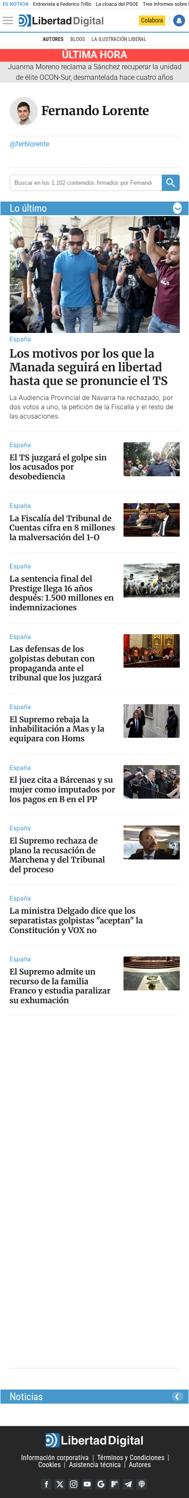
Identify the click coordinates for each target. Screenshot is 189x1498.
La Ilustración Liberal (118, 39)
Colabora (152, 20)
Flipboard (114, 1484)
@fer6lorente (29, 144)
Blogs (77, 39)
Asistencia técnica (95, 1465)
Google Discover (100, 1484)
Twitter (60, 1484)
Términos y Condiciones (130, 1457)
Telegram (128, 1484)
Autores (53, 39)
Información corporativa (55, 1457)
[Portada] (61, 21)
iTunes (141, 1484)
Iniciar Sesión (179, 20)
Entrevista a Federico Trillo (62, 4)
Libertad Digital (94, 1440)
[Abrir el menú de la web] (10, 21)
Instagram (73, 1484)
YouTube (87, 1484)
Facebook (46, 1484)
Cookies (49, 1465)
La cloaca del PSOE (117, 4)
